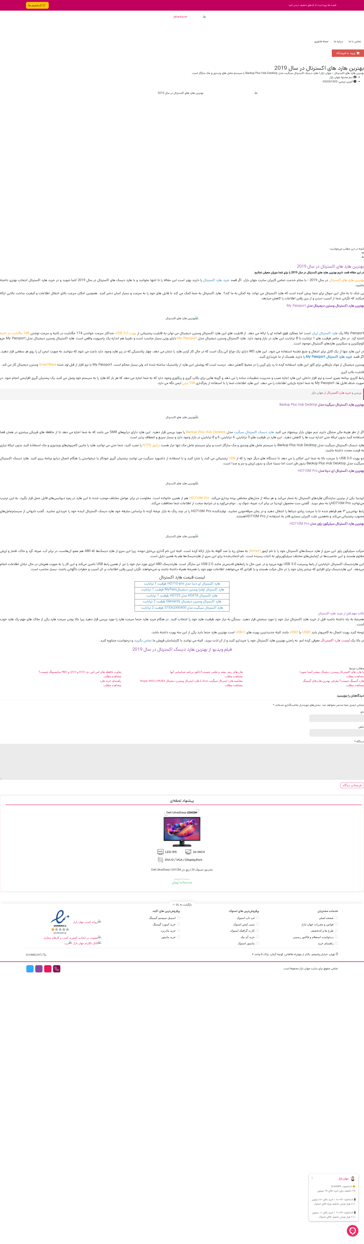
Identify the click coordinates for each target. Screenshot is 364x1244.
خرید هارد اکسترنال (339, 392)
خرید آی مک (248, 937)
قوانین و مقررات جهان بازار (317, 924)
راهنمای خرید (325, 943)
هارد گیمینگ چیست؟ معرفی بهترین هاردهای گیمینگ (333, 680)
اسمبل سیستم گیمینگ (162, 917)
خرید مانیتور (168, 937)
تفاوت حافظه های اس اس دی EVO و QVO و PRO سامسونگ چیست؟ (80, 671)
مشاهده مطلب (355, 676)
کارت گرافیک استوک (242, 930)
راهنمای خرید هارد (110, 680)
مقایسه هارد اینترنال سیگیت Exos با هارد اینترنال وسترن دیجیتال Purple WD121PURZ (191, 680)
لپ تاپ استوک (246, 917)
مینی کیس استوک (244, 924)
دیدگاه (359, 741)
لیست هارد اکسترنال (335, 640)
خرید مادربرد (168, 930)
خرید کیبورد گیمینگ (164, 924)
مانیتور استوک (246, 943)
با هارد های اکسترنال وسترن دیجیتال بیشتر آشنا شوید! (331, 671)
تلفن (361, 727)
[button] (182, 253)
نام (362, 712)
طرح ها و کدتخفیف (322, 930)
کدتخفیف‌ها (35, 5)
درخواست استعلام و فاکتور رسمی (313, 937)
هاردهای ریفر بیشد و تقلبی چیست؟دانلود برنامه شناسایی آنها (206, 671)
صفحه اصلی (326, 917)
